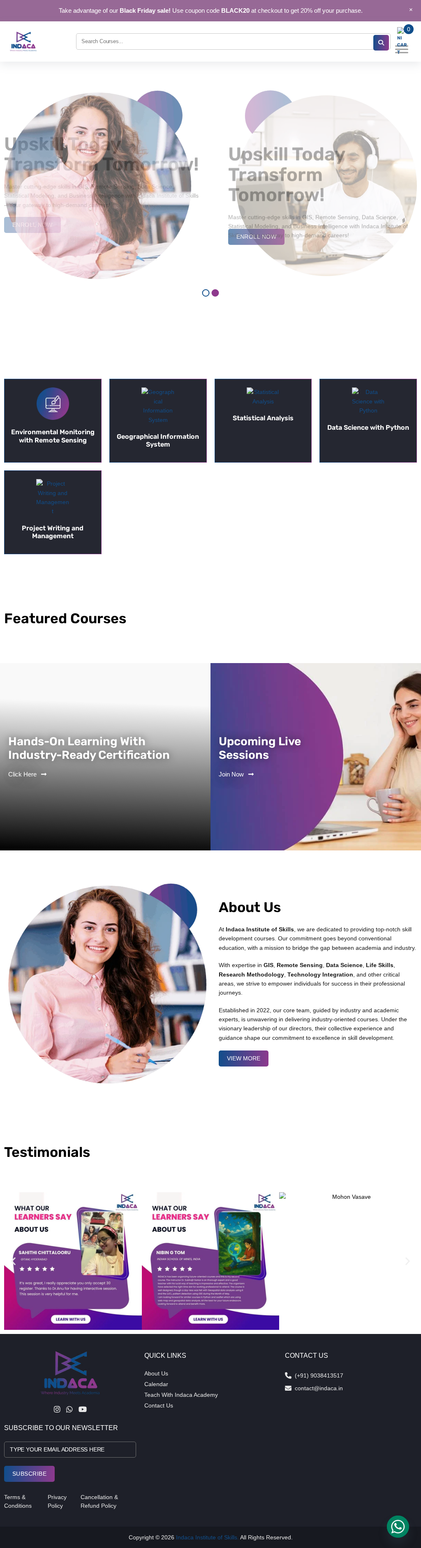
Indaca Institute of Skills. (207, 1537)
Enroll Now (256, 236)
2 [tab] (215, 293)
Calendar (156, 1384)
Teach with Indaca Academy (181, 1394)
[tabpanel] (210, 184)
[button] (13, 1261)
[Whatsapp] (398, 1527)
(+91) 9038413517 (319, 1375)
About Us (156, 1373)
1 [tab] (206, 293)
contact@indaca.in (319, 1388)
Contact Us (158, 1405)
